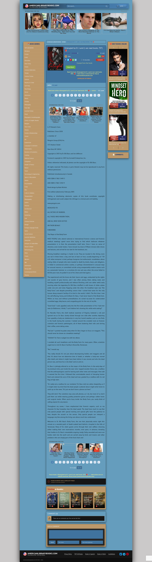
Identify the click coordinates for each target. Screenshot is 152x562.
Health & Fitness (29, 164)
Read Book (70, 67)
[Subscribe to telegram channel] (123, 555)
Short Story (28, 63)
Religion (27, 123)
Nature (26, 168)
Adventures (28, 265)
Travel (26, 171)
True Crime (28, 127)
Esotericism (28, 142)
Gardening (27, 215)
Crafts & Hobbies (29, 193)
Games (26, 180)
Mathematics (28, 149)
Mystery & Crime (29, 82)
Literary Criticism (29, 221)
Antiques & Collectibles (31, 243)
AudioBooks (111, 554)
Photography (28, 199)
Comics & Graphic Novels (32, 120)
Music (26, 114)
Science (27, 79)
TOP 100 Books (78, 554)
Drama (26, 67)
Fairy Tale (27, 108)
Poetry (26, 98)
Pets (26, 190)
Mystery (27, 275)
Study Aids (27, 240)
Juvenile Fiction (29, 111)
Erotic (26, 57)
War (26, 262)
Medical (27, 205)
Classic (26, 256)
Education (27, 60)
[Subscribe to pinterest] (127, 555)
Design (26, 224)
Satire (26, 231)
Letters (26, 202)
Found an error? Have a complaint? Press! (63, 480)
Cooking (27, 155)
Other (64, 42)
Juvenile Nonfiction (30, 237)
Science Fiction (29, 76)
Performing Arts (29, 250)
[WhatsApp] (73, 60)
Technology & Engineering (32, 174)
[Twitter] (68, 60)
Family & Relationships (31, 133)
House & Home (29, 246)
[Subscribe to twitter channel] (121, 555)
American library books (54, 42)
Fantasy (27, 101)
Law (26, 218)
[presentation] (113, 47)
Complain (100, 60)
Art (25, 139)
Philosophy (28, 105)
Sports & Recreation (30, 177)
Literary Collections (30, 70)
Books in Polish (101, 554)
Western (27, 259)
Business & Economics (31, 152)
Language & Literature (31, 146)
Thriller (27, 73)
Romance (27, 51)
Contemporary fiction (30, 272)
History (27, 130)
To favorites (86, 60)
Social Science (29, 234)
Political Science (29, 158)
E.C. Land (102, 53)
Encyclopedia (28, 183)
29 (95, 95)
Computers (28, 161)
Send (52, 542)
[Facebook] (66, 60)
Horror (26, 92)
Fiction (26, 54)
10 (87, 95)
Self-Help (27, 86)
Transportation (29, 196)
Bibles (26, 212)
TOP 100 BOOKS (29, 48)
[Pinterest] (71, 60)
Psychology (28, 89)
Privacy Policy (68, 554)
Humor (26, 136)
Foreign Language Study (31, 228)
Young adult (28, 269)
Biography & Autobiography (32, 117)
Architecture (28, 209)
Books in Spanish (90, 554)
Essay (26, 187)
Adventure (27, 95)
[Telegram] (76, 60)
